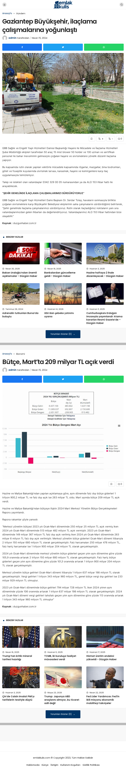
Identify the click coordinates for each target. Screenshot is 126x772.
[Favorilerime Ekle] (92, 138)
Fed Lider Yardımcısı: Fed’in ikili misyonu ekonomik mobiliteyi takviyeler (102, 700)
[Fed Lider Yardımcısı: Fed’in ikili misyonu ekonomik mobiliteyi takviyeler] (105, 677)
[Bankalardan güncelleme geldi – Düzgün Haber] (63, 253)
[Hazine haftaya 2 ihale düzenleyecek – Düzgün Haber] (105, 253)
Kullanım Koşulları (70, 764)
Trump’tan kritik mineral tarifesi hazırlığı (17, 657)
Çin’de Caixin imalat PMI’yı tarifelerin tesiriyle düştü (18, 698)
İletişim (54, 764)
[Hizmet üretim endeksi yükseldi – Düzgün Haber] (105, 637)
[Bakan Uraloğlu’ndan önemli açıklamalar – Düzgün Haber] (21, 253)
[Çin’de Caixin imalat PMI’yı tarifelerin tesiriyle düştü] (21, 677)
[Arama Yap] (121, 4)
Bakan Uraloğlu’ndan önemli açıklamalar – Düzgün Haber (19, 274)
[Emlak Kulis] (63, 4)
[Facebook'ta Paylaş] (22, 47)
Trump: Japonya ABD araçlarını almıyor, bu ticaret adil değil (61, 700)
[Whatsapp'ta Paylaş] (104, 47)
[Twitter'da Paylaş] (63, 47)
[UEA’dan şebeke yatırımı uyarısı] (63, 294)
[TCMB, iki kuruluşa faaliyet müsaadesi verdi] (63, 637)
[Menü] (4, 4)
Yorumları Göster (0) (61, 334)
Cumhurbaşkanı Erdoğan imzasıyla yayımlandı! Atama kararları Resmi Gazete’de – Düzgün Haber (104, 318)
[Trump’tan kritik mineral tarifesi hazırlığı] (21, 637)
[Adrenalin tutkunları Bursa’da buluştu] (21, 294)
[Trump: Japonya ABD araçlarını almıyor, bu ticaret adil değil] (63, 677)
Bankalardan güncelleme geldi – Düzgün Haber (59, 274)
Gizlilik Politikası (91, 764)
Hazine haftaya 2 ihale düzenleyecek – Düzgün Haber (105, 274)
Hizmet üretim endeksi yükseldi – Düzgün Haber (101, 657)
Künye (45, 764)
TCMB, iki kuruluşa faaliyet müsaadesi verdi (60, 657)
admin (12, 38)
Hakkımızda (32, 764)
